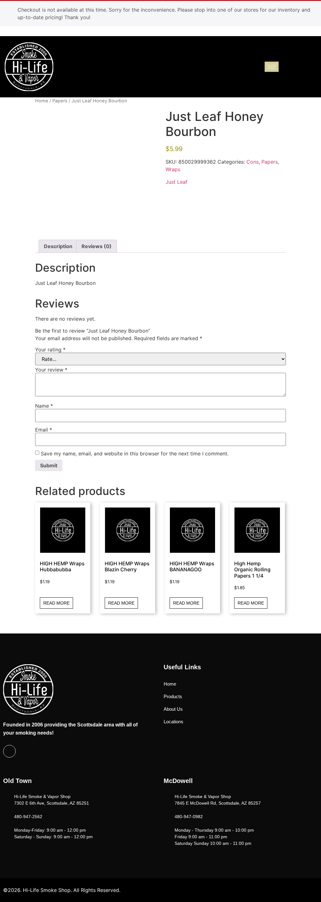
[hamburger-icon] (272, 67)
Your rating (50, 349)
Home (41, 101)
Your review (51, 369)
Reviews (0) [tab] (97, 246)
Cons (252, 162)
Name (44, 405)
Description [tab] (58, 246)
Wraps (173, 169)
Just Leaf (176, 182)
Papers (59, 101)
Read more (56, 603)
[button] (313, 66)
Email (43, 429)
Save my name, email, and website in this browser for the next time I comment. (135, 453)
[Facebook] (9, 751)
